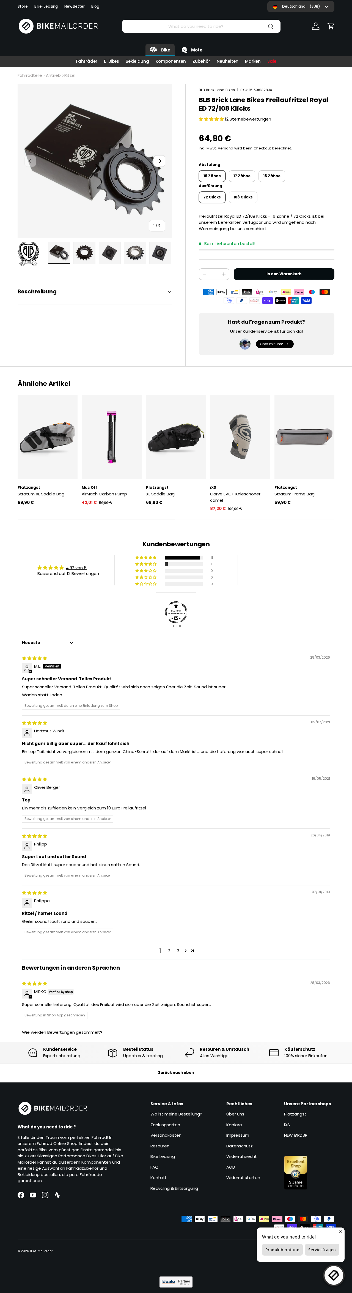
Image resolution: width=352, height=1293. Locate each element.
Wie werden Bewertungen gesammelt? (62, 1032)
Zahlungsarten (165, 1125)
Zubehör (201, 61)
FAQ (154, 1167)
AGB (230, 1167)
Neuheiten (227, 61)
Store (23, 6)
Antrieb (53, 75)
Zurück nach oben (176, 1072)
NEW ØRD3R (295, 1135)
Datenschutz (239, 1146)
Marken (253, 61)
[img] (34, 658)
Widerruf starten (243, 1177)
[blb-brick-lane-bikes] (31, 254)
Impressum (237, 1135)
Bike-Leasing (46, 6)
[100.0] (176, 612)
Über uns (235, 1114)
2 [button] (169, 951)
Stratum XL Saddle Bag (41, 494)
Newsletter (74, 6)
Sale (271, 61)
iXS (287, 1125)
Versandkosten (166, 1135)
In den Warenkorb (284, 274)
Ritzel (69, 75)
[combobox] (201, 26)
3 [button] (178, 951)
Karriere (234, 1125)
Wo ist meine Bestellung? (176, 1114)
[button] (331, 26)
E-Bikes (111, 61)
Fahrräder (86, 61)
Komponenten (171, 61)
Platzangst (295, 1114)
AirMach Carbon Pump (104, 494)
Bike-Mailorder (41, 1251)
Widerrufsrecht (241, 1156)
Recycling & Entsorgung (174, 1188)
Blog (95, 6)
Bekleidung (137, 61)
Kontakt (158, 1177)
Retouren (159, 1146)
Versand (225, 148)
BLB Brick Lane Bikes (217, 89)
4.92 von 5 (76, 568)
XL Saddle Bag (160, 494)
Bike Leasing (162, 1156)
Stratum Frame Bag (294, 494)
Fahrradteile (30, 75)
